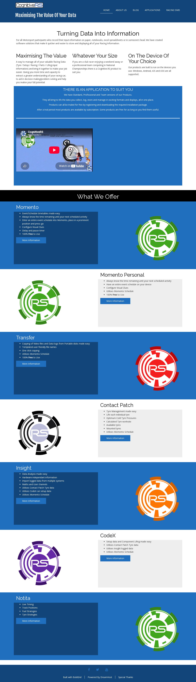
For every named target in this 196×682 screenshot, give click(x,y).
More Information (31, 240)
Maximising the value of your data (45, 15)
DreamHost (106, 677)
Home (106, 10)
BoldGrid (77, 677)
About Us (121, 10)
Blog (136, 10)
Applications (152, 10)
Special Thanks (125, 677)
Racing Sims (173, 10)
